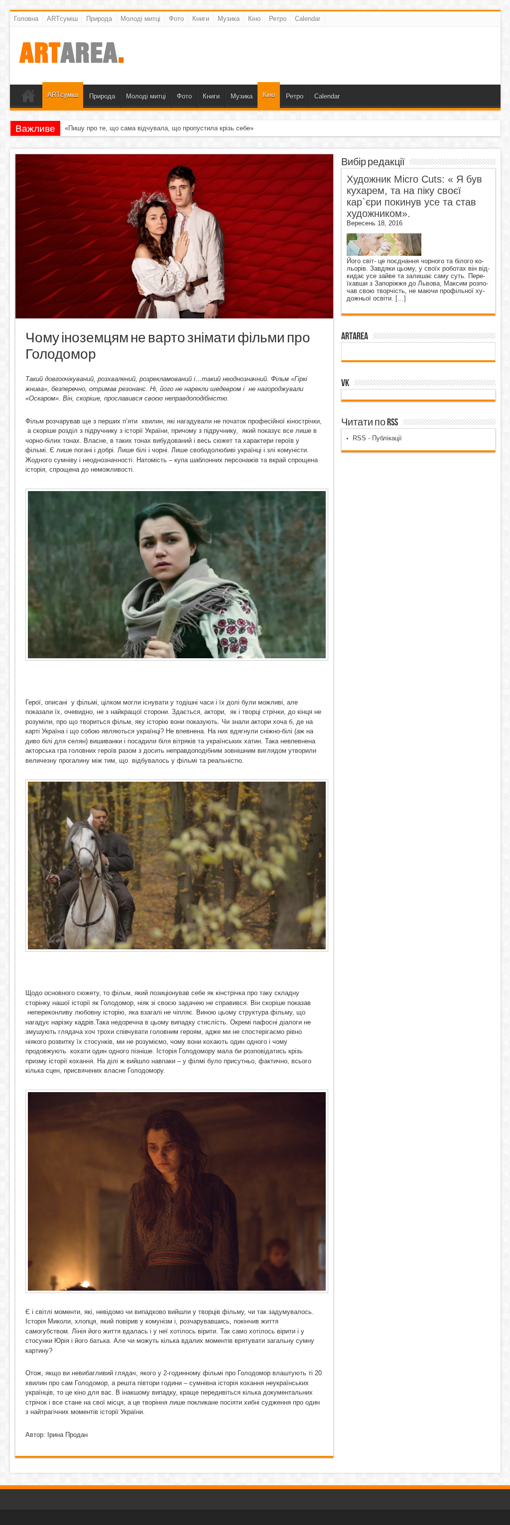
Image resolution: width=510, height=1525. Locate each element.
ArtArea (354, 336)
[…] (400, 298)
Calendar (307, 18)
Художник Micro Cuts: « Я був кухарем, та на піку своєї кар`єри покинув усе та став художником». (414, 196)
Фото (176, 18)
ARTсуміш (62, 18)
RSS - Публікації (377, 438)
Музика (229, 18)
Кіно (254, 18)
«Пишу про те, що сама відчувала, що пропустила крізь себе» (159, 128)
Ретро (277, 18)
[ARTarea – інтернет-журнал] (71, 60)
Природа (99, 18)
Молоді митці (140, 18)
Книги (200, 18)
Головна (26, 18)
